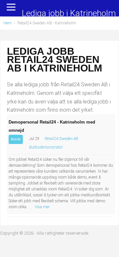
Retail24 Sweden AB (61, 138)
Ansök (16, 139)
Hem (7, 23)
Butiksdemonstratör (46, 147)
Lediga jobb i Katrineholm (69, 13)
